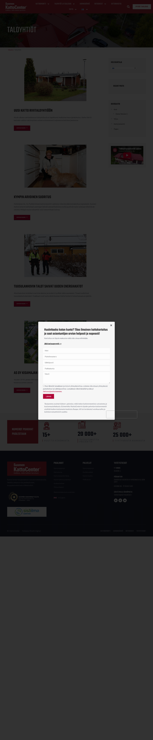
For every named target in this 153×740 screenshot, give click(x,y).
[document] (76, 370)
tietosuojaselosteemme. (52, 391)
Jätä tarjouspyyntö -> (52, 343)
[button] (111, 324)
